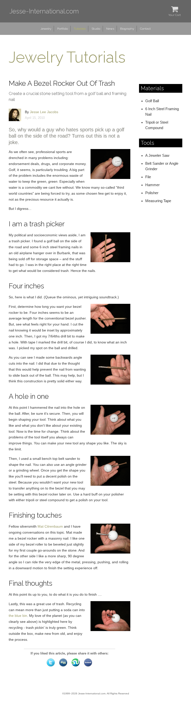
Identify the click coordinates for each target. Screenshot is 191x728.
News (110, 28)
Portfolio (62, 28)
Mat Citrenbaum (50, 526)
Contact (145, 28)
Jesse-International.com (44, 11)
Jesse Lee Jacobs (44, 112)
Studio (96, 28)
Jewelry (46, 28)
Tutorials (80, 28)
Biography (127, 28)
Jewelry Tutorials (67, 57)
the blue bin (18, 616)
